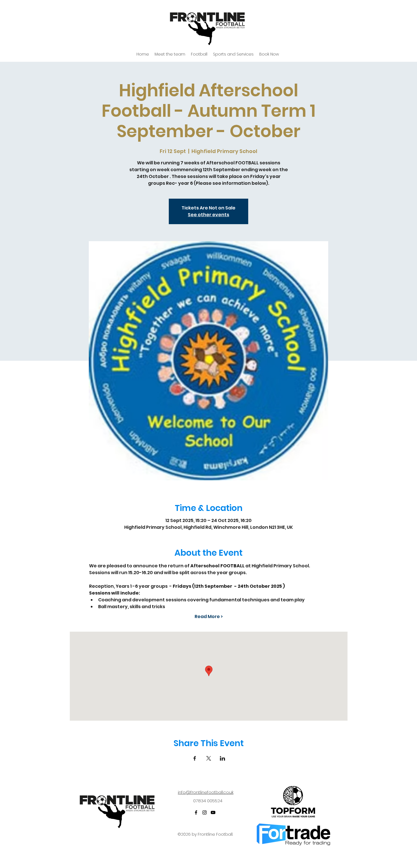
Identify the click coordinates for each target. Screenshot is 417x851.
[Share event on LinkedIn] (222, 758)
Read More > (209, 617)
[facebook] (196, 812)
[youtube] (213, 812)
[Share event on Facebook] (194, 758)
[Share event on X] (208, 758)
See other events (208, 214)
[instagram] (204, 812)
